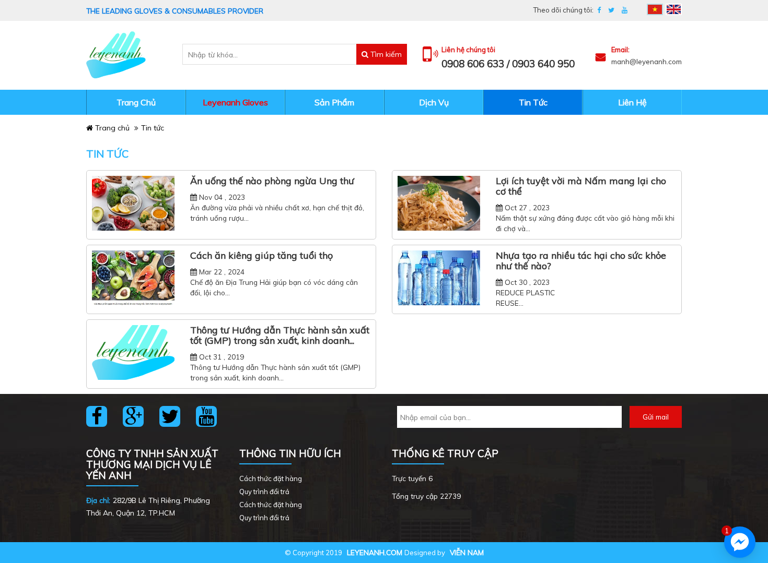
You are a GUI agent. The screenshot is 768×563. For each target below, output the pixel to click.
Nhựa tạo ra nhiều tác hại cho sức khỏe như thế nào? (581, 260)
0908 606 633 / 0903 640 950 (508, 63)
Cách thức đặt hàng (270, 478)
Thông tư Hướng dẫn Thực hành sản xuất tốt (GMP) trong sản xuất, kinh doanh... (279, 335)
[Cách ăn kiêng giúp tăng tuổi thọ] (133, 278)
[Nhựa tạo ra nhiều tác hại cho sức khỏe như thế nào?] (439, 278)
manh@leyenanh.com (646, 61)
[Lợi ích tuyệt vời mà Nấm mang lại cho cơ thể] (439, 203)
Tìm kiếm (385, 54)
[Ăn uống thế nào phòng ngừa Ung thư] (133, 203)
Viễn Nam (467, 552)
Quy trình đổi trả (264, 491)
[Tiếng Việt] (655, 9)
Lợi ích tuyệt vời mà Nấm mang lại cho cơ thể (581, 186)
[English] (674, 9)
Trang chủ (111, 128)
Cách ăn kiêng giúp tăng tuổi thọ (261, 255)
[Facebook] (599, 10)
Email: (620, 49)
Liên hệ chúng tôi (468, 49)
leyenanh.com (374, 552)
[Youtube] (624, 10)
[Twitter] (611, 10)
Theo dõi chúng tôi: (563, 10)
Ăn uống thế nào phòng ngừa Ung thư (272, 181)
